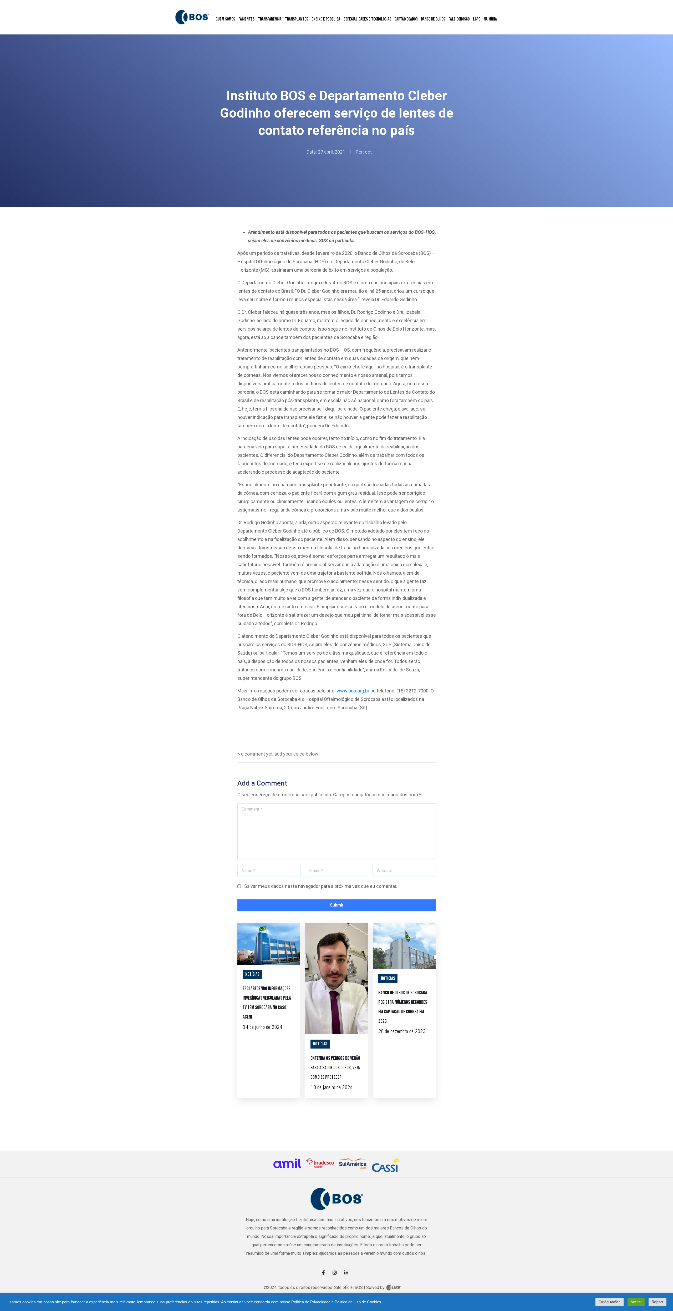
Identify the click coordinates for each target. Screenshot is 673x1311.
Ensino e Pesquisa (326, 19)
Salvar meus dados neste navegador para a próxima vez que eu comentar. (320, 886)
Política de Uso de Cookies (358, 1302)
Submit (336, 905)
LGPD (476, 19)
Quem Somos (225, 19)
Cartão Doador (406, 19)
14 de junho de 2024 (262, 1027)
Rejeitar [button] (657, 1302)
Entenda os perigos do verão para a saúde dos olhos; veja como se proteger (335, 1067)
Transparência (270, 19)
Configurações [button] (609, 1302)
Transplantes (296, 19)
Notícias (252, 974)
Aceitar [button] (636, 1302)
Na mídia (490, 19)
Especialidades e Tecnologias (367, 19)
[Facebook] (325, 1272)
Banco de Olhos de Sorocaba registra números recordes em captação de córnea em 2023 (402, 1007)
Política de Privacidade (310, 1302)
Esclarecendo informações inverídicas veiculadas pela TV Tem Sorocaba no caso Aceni (267, 1003)
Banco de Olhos (433, 19)
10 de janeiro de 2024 (331, 1087)
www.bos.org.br (352, 691)
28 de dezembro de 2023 (401, 1031)
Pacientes (246, 19)
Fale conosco (459, 19)
